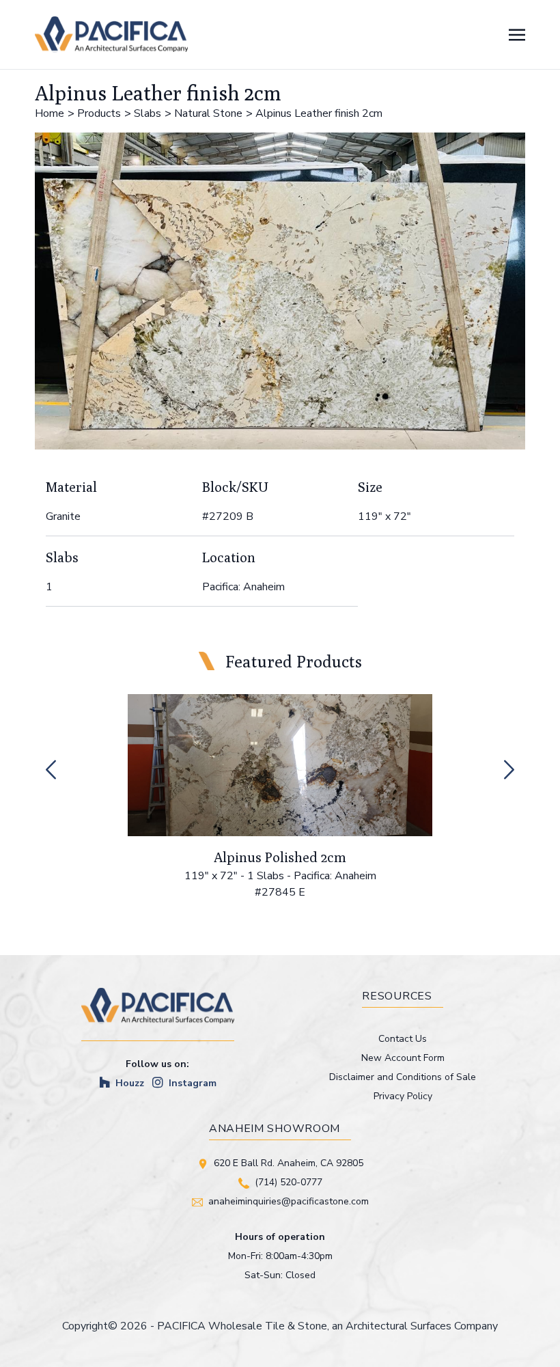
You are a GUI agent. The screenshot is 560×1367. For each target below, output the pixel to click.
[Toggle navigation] (517, 34)
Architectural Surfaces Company (422, 1326)
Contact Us (402, 1038)
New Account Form (403, 1057)
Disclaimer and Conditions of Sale (402, 1077)
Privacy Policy (403, 1096)
